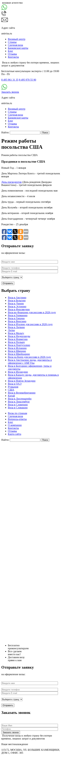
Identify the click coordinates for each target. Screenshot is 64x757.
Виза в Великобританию (21, 392)
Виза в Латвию (16, 327)
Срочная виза (15, 45)
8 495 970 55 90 (27, 79)
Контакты (13, 57)
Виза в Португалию (19, 345)
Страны (12, 42)
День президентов (11, 182)
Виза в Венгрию (17, 321)
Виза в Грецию (16, 318)
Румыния (13, 386)
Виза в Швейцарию (19, 354)
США (11, 389)
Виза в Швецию (17, 351)
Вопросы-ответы (17, 419)
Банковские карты (18, 48)
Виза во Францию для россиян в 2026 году (32, 312)
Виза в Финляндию (19, 309)
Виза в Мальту (16, 333)
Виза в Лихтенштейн (20, 398)
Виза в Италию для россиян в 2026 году (30, 324)
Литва (11, 330)
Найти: (5, 132)
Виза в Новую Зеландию (21, 380)
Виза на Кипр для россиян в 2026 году (29, 357)
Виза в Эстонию (17, 306)
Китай (11, 395)
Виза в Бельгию (17, 300)
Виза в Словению (18, 404)
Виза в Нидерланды (19, 336)
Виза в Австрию (17, 297)
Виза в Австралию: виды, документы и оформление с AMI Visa (30, 361)
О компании (15, 425)
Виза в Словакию (18, 407)
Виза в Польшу (16, 342)
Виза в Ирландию (18, 371)
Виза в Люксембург (19, 401)
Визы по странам (17, 413)
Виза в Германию (17, 315)
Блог (10, 51)
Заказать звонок (10, 92)
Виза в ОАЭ (14, 383)
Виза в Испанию (17, 348)
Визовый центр (16, 39)
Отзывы (12, 54)
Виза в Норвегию (18, 339)
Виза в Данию (16, 303)
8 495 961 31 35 (9, 79)
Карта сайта (14, 434)
